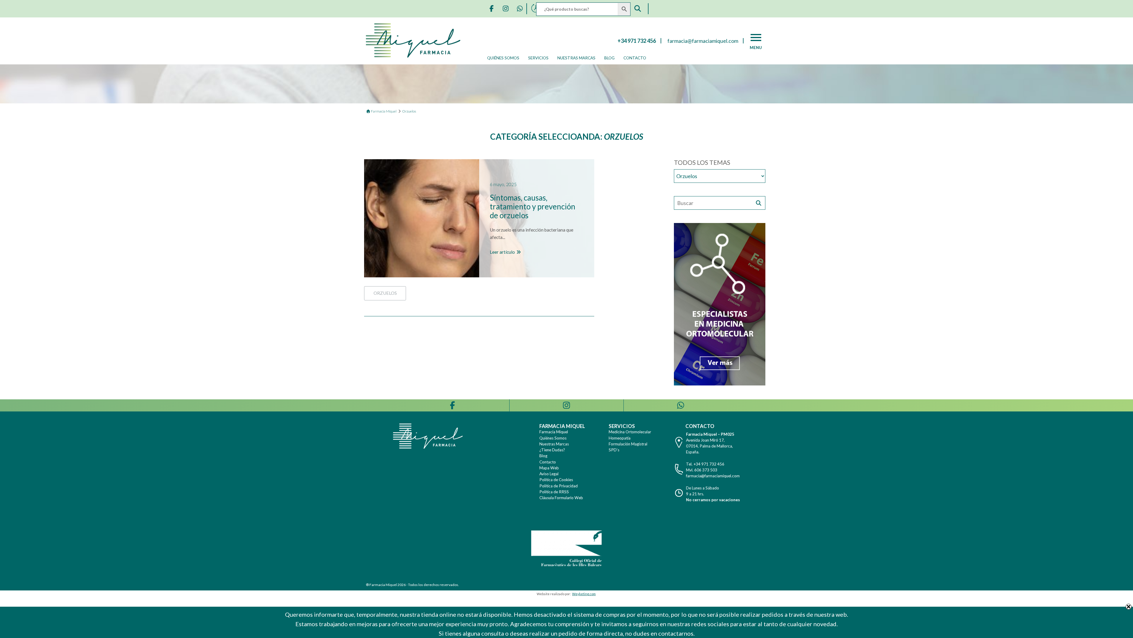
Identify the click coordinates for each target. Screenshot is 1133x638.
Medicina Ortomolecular (630, 431)
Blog (609, 58)
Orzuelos (385, 293)
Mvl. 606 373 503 (701, 470)
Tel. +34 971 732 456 (705, 464)
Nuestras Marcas (576, 58)
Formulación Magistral (628, 444)
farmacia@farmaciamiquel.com (713, 475)
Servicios (538, 58)
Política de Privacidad (558, 486)
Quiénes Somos (503, 58)
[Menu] (756, 37)
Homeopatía (620, 438)
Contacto (634, 58)
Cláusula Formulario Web (561, 497)
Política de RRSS (554, 491)
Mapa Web (549, 468)
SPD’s (614, 449)
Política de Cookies (556, 479)
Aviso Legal (549, 473)
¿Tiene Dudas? (552, 449)
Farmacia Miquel (553, 431)
